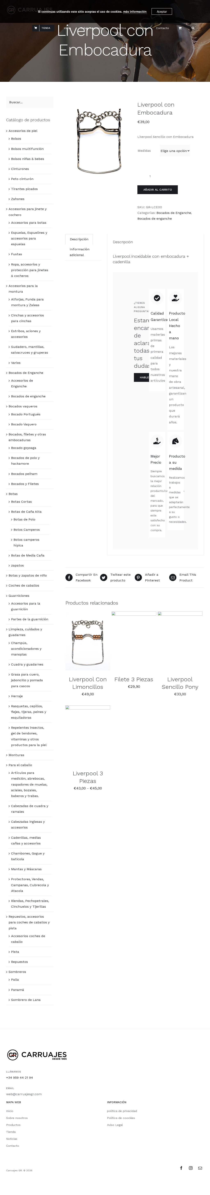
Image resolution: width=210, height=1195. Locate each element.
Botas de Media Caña (28, 555)
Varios (16, 363)
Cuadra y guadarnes (27, 664)
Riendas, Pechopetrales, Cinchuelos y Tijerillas (30, 903)
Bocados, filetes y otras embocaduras (27, 437)
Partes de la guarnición (29, 619)
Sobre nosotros (17, 1118)
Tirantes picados (24, 189)
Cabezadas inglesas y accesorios (28, 824)
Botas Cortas (21, 502)
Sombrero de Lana (26, 1000)
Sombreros (17, 972)
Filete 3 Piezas (133, 679)
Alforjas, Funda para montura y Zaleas (27, 302)
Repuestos (19, 962)
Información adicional (79, 252)
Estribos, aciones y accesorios (26, 334)
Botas (13, 494)
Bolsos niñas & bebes (27, 159)
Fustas (16, 254)
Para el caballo (20, 765)
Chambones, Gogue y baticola (28, 856)
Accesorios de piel (23, 131)
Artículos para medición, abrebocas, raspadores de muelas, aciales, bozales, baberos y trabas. (29, 784)
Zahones (17, 199)
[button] (193, 28)
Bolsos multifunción (27, 149)
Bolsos (16, 139)
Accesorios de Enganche (22, 383)
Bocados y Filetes (25, 484)
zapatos (17, 565)
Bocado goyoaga (23, 448)
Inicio (9, 1111)
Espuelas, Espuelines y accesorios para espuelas (29, 238)
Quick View (90, 644)
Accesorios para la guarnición (25, 606)
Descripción (79, 239)
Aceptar (162, 11)
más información (135, 11)
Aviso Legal (115, 1124)
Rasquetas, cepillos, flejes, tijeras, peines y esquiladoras (28, 711)
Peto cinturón (22, 179)
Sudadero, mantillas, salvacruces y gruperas (29, 349)
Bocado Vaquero (24, 424)
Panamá (17, 990)
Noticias (11, 1138)
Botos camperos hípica (26, 542)
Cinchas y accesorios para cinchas (27, 318)
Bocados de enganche (154, 218)
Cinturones (20, 169)
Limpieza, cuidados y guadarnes (25, 632)
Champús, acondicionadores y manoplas (26, 648)
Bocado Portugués (25, 414)
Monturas (16, 755)
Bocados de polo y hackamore (25, 460)
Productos (13, 1124)
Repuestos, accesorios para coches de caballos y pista (29, 922)
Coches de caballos (24, 585)
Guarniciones (19, 596)
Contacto (12, 1145)
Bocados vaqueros (23, 406)
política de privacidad (122, 1111)
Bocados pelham (24, 474)
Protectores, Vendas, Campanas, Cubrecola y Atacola (30, 885)
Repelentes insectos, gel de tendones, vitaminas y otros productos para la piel (29, 736)
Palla (15, 979)
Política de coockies (121, 1118)
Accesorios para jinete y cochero (28, 212)
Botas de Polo (24, 519)
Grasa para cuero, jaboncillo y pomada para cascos (27, 680)
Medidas (144, 151)
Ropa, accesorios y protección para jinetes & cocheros (29, 270)
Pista (15, 952)
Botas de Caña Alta (26, 512)
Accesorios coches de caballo (28, 939)
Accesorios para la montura (23, 288)
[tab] (79, 239)
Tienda (11, 1131)
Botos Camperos (27, 530)
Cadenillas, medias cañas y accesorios (26, 840)
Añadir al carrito (157, 189)
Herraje (17, 696)
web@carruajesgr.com (24, 1094)
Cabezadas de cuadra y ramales (29, 809)
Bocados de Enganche (173, 213)
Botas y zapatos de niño (28, 575)
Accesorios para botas (28, 223)
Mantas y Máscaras (26, 869)
